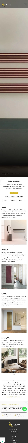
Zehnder (13, 200)
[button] (25, 4)
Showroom (14, 434)
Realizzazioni (14, 431)
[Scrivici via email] (15, 415)
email (19, 414)
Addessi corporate (14, 429)
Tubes (5, 200)
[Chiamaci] (2, 415)
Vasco (20, 200)
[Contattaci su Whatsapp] (24, 409)
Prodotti (14, 436)
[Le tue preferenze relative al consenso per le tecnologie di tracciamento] (2, 441)
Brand (14, 438)
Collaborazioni (14, 440)
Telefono (7, 414)
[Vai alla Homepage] (14, 424)
